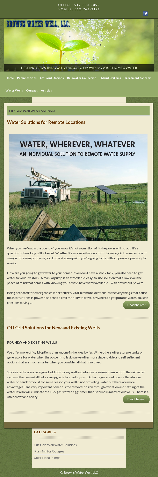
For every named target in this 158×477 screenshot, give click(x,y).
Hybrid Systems (110, 78)
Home (10, 78)
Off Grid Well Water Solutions (55, 445)
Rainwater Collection (81, 78)
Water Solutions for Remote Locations (46, 122)
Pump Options (27, 78)
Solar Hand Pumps (47, 457)
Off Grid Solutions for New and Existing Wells (53, 327)
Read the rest (136, 305)
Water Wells (14, 90)
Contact (32, 90)
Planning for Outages (49, 451)
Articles (46, 90)
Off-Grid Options (52, 78)
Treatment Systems (137, 78)
